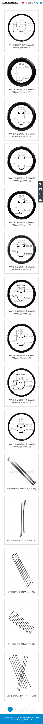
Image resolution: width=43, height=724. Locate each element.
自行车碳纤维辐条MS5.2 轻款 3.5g (21, 592)
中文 (25, 3)
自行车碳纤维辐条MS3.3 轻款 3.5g (21, 644)
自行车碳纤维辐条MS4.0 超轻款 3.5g (21, 489)
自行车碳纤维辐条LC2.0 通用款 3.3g (21, 540)
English (32, 3)
